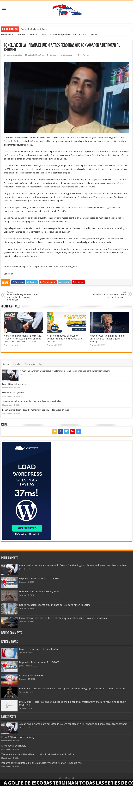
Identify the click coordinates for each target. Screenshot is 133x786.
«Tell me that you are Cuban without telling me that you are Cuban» (64, 338)
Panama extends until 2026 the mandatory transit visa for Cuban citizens (35, 410)
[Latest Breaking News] (66, 9)
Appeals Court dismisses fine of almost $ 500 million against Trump (107, 338)
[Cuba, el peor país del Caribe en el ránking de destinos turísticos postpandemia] (9, 622)
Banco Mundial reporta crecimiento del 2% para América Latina (55, 604)
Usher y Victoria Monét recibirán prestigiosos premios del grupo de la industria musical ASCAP (72, 688)
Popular (17, 364)
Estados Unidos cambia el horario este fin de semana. (109, 294)
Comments (30, 364)
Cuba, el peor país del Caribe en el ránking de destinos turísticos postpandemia (63, 618)
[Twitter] (66, 431)
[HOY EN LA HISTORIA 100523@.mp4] (9, 595)
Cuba (12, 34)
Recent (6, 364)
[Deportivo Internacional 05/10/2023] (9, 582)
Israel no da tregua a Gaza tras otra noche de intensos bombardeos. (22, 296)
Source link (9, 274)
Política (36, 55)
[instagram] (78, 431)
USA (42, 55)
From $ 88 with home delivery (33, 29)
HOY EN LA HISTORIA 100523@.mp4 (39, 591)
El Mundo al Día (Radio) (13, 392)
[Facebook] (60, 431)
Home (6, 34)
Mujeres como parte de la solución (38, 649)
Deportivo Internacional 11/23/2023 (39, 662)
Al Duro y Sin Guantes (31, 675)
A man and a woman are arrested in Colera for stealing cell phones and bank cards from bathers (22, 338)
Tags (41, 364)
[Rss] (54, 431)
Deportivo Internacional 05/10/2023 (39, 578)
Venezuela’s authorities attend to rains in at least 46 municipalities (32, 401)
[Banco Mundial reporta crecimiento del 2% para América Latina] (9, 608)
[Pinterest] (72, 431)
